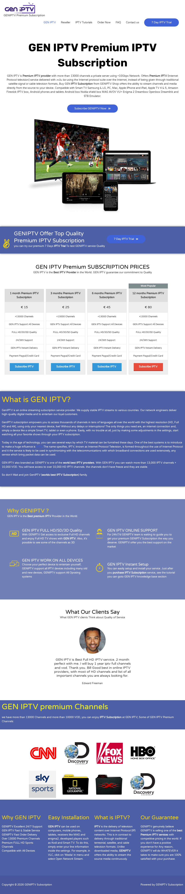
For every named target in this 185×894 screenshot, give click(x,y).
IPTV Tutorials (83, 22)
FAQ (118, 22)
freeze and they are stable (131, 466)
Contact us (132, 22)
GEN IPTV (50, 22)
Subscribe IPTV (24, 366)
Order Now (104, 22)
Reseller (65, 22)
